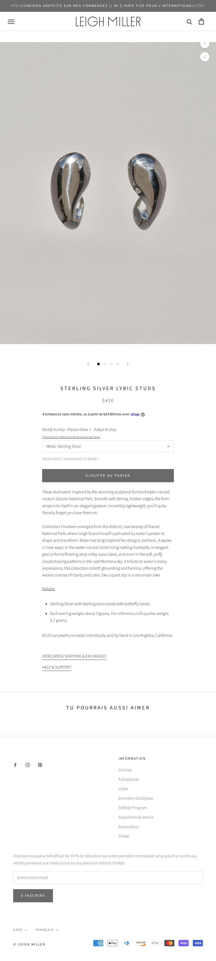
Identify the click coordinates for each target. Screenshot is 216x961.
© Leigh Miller (29, 944)
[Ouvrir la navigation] (11, 21)
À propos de (129, 779)
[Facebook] (15, 764)
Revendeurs (129, 827)
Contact (125, 770)
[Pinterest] (40, 764)
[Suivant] (128, 363)
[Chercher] (189, 21)
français (45, 930)
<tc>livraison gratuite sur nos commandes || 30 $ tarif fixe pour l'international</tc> (108, 5)
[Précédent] (88, 363)
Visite (123, 789)
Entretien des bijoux (136, 798)
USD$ (18, 930)
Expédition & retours (136, 817)
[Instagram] (28, 764)
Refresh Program (133, 808)
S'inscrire (33, 895)
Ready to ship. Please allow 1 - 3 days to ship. (80, 433)
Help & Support (57, 667)
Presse (124, 836)
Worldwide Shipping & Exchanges (74, 656)
